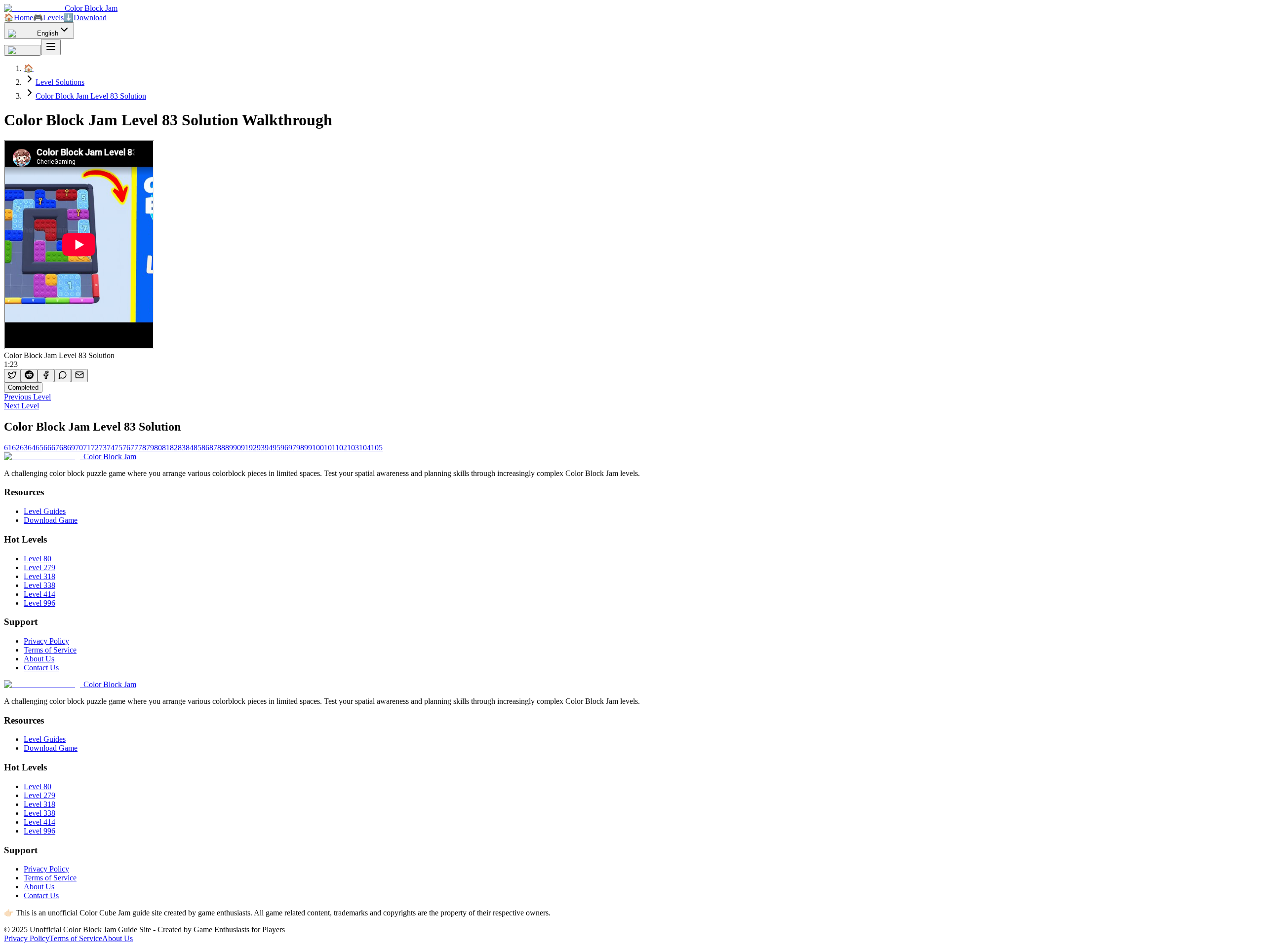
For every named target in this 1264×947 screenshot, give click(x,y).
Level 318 (39, 576)
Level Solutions (60, 82)
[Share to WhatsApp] (62, 375)
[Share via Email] (79, 375)
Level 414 (39, 594)
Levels (48, 17)
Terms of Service (50, 650)
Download (85, 17)
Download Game (51, 520)
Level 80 (37, 558)
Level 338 (39, 585)
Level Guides (45, 511)
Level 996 (39, 603)
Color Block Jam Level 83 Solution (91, 96)
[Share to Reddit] (29, 375)
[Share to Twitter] (12, 375)
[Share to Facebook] (46, 375)
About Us (39, 659)
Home (18, 17)
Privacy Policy (46, 641)
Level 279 (39, 567)
